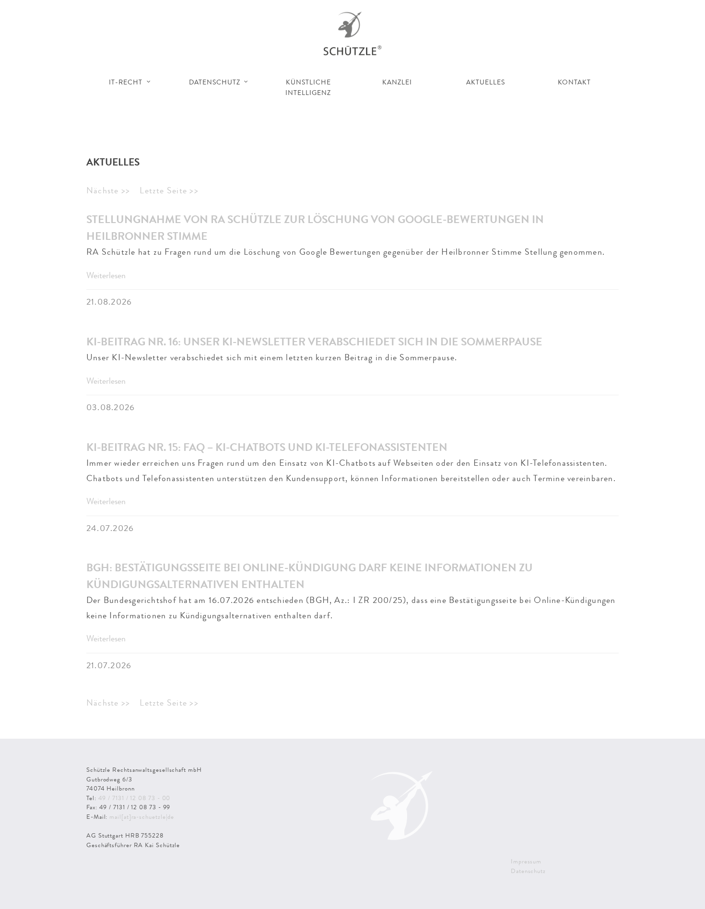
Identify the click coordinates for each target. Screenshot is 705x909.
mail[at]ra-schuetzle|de (141, 816)
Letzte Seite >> (169, 191)
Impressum (526, 861)
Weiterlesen (106, 276)
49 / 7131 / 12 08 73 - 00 (134, 798)
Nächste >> (108, 191)
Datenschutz (528, 870)
